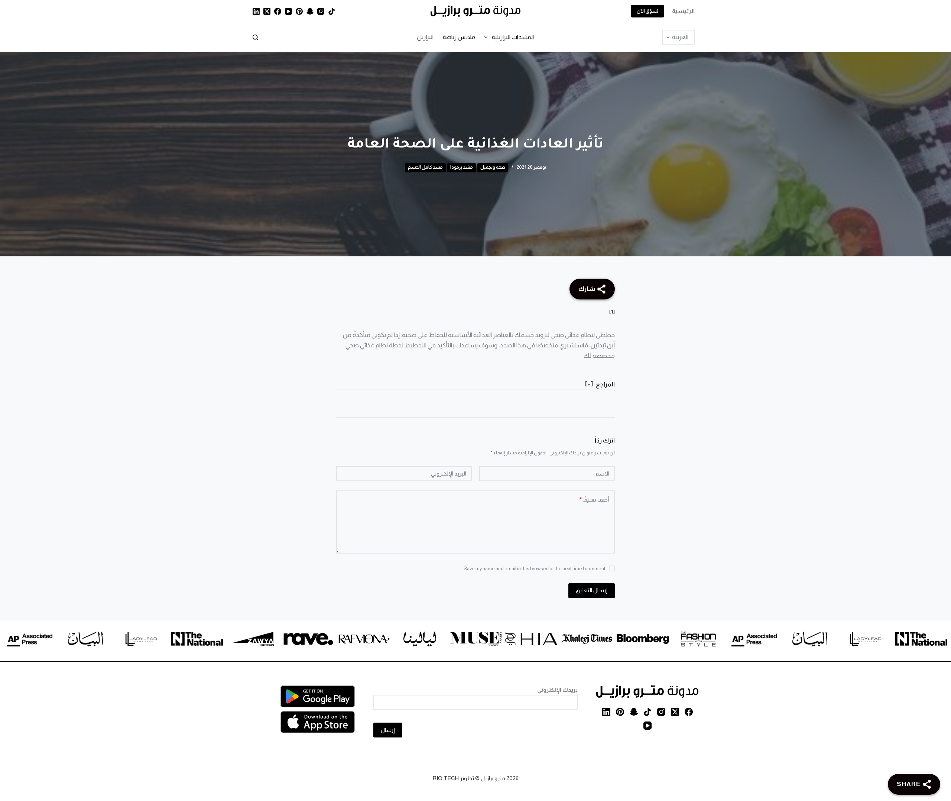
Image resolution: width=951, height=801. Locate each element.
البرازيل (425, 37)
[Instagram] (320, 11)
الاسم (602, 473)
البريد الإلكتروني (448, 473)
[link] (876, 640)
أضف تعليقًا (594, 499)
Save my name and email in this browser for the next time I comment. (534, 568)
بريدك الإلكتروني (557, 690)
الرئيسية (683, 11)
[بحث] (255, 37)
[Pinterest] (299, 11)
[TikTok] (331, 11)
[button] (612, 311)
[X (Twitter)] (266, 11)
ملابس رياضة (459, 37)
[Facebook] (277, 11)
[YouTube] (288, 11)
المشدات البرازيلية (513, 37)
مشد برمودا (461, 167)
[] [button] (589, 383)
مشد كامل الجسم (425, 167)
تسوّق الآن (647, 11)
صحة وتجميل (492, 167)
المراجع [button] (605, 384)
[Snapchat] (310, 11)
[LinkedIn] (256, 11)
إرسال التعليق (591, 590)
